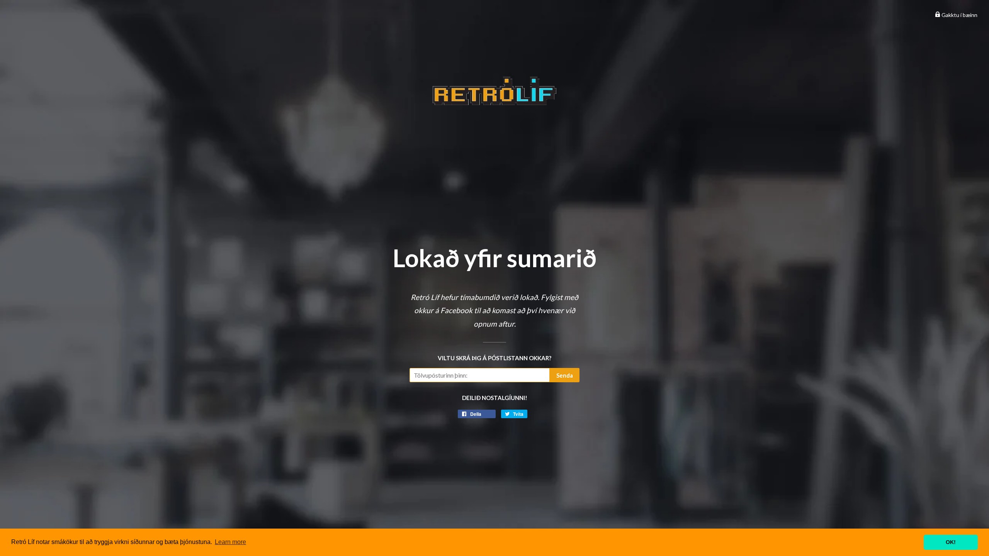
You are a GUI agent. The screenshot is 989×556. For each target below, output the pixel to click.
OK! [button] (951, 542)
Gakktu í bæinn (958, 15)
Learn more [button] (230, 542)
